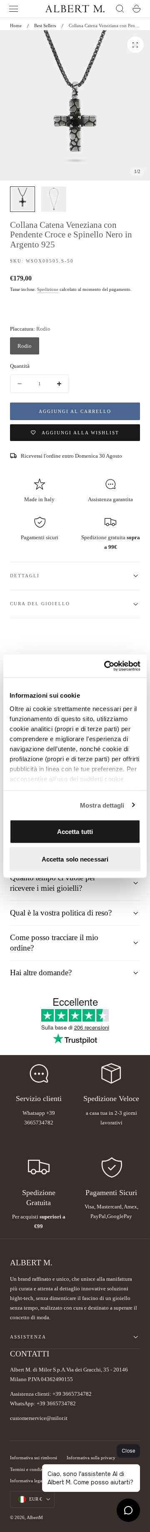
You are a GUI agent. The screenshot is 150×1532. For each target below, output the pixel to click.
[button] (13, 8)
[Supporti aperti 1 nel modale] (135, 45)
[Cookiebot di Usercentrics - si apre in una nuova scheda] (105, 665)
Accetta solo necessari (75, 858)
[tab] (22, 199)
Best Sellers (45, 25)
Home (16, 25)
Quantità (20, 366)
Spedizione (47, 289)
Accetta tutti (75, 831)
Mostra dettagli (102, 804)
